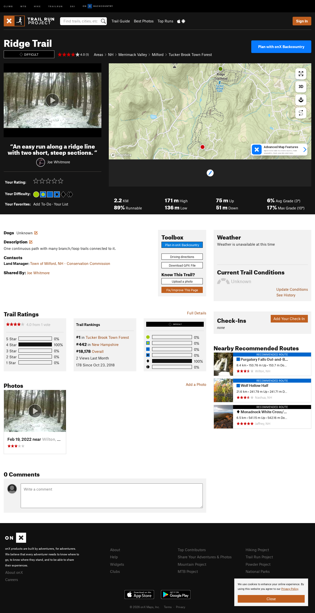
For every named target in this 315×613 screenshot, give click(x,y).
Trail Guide (120, 21)
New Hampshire (105, 344)
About (115, 549)
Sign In (302, 21)
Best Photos (144, 21)
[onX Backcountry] (98, 6)
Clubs (115, 571)
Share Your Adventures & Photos (205, 557)
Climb (8, 6)
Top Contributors (192, 549)
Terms (168, 607)
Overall (98, 351)
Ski (72, 6)
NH (110, 54)
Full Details (196, 313)
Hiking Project (257, 549)
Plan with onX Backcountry (281, 46)
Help (114, 557)
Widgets (117, 564)
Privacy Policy (289, 589)
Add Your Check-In (289, 318)
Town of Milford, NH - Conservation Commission (70, 263)
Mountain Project (192, 564)
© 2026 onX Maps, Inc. (145, 607)
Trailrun (55, 6)
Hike (37, 6)
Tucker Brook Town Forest (190, 54)
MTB (23, 6)
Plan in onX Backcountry (182, 245)
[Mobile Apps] (181, 21)
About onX (14, 572)
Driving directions (182, 257)
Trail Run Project (259, 557)
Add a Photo (196, 384)
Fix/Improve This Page (182, 290)
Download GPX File (182, 265)
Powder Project (258, 564)
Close (271, 598)
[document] (271, 592)
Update (292, 289)
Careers (11, 579)
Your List (61, 204)
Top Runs (165, 21)
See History (285, 295)
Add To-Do (42, 204)
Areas (98, 54)
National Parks (258, 571)
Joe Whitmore (58, 161)
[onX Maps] (15, 541)
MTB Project (188, 571)
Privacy (180, 607)
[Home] (31, 21)
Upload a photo (182, 281)
